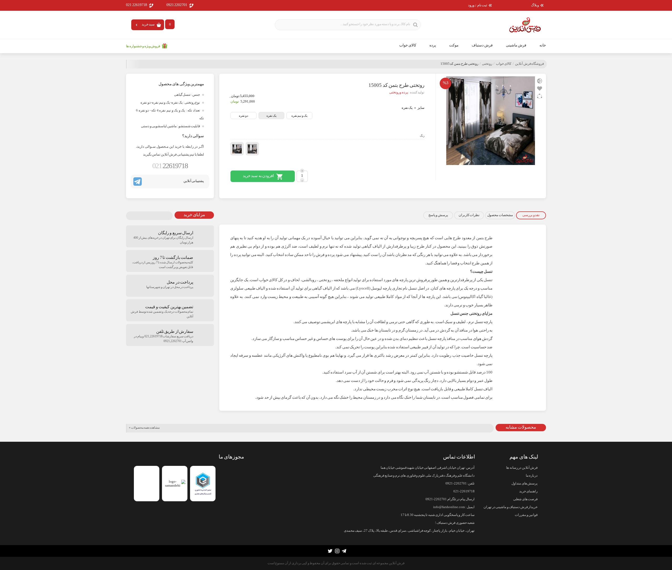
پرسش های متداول (524, 483)
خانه (542, 45)
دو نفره (243, 115)
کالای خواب (408, 45)
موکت (454, 45)
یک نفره (271, 115)
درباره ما (532, 475)
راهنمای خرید (528, 491)
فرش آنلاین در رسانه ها (522, 468)
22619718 (170, 166)
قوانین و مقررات (526, 515)
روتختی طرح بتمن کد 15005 (459, 64)
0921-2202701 (456, 483)
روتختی (487, 64)
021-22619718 (464, 491)
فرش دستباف (482, 45)
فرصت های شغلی (525, 499)
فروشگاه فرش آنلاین (529, 64)
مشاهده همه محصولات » (144, 427)
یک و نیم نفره (299, 115)
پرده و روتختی (398, 92)
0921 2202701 (176, 5)
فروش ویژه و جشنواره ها (143, 46)
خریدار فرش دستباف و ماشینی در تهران (511, 507)
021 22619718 (136, 5)
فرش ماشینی (516, 45)
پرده (432, 45)
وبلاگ (535, 5)
